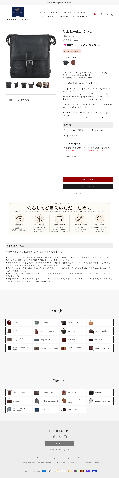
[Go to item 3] (23, 85)
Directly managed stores (57, 16)
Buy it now (88, 186)
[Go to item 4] (31, 85)
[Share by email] (80, 193)
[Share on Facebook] (70, 193)
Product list (49, 12)
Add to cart (88, 179)
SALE (38, 16)
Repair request (92, 463)
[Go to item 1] (9, 85)
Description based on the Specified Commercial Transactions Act (51, 463)
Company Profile (58, 458)
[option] (95, 14)
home (39, 12)
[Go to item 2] (16, 85)
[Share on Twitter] (73, 193)
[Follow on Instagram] (65, 437)
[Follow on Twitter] (59, 437)
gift (43, 16)
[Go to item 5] (38, 85)
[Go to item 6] (46, 85)
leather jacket (80, 12)
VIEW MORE (72, 156)
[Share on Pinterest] (76, 193)
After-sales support (79, 16)
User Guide (42, 458)
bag (57, 12)
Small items (67, 12)
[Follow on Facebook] (53, 437)
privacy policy (75, 458)
